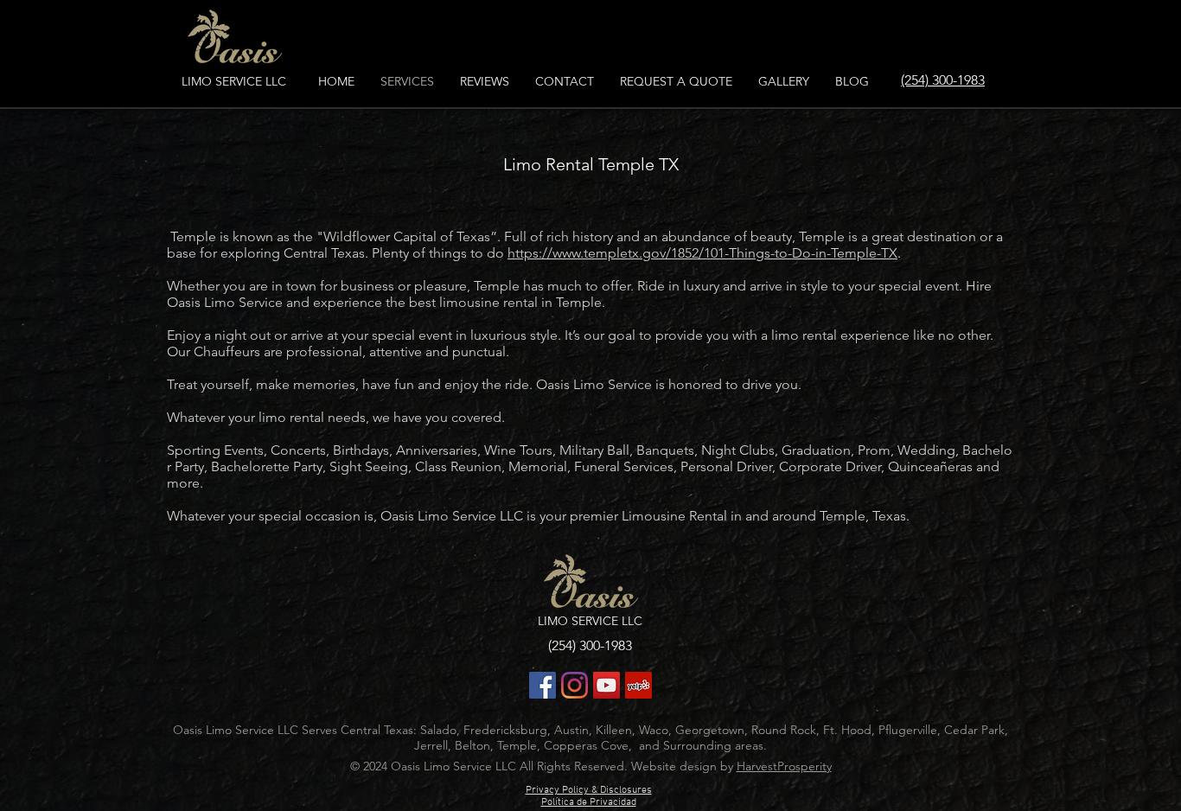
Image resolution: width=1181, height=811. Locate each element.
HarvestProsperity (784, 766)
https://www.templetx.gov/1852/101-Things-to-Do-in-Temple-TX (702, 253)
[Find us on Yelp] (638, 685)
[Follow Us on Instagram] (574, 685)
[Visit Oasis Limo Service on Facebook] (542, 685)
